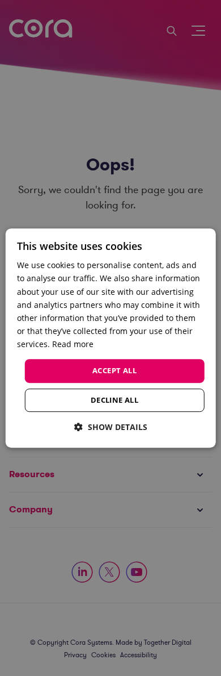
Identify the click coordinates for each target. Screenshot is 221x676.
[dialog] (111, 338)
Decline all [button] (114, 400)
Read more (73, 344)
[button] (110, 426)
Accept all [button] (114, 370)
